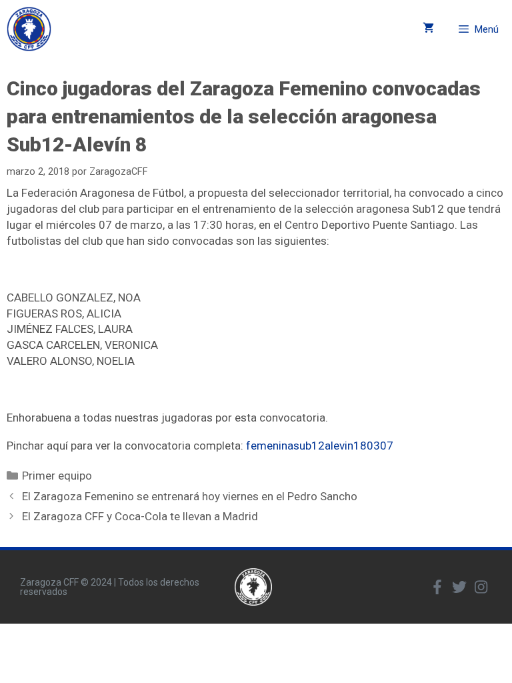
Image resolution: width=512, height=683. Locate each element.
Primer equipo (57, 475)
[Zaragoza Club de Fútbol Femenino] (29, 29)
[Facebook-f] (437, 587)
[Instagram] (481, 587)
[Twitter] (459, 587)
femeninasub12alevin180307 (319, 445)
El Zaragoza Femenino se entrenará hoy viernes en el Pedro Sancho (189, 496)
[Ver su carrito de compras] (428, 29)
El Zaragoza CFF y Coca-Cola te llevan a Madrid (140, 516)
